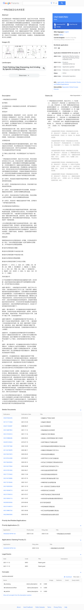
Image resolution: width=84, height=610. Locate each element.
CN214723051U (7, 434)
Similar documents (70, 82)
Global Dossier (73, 87)
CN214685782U (7, 430)
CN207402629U (7, 418)
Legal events (60, 82)
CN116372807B (7, 450)
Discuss (56, 89)
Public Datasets (40, 607)
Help (65, 607)
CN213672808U (7, 478)
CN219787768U (7, 446)
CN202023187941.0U (9, 533)
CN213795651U (7, 494)
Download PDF (60, 24)
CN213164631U (7, 506)
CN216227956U (7, 466)
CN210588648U (7, 438)
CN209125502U (7, 442)
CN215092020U (7, 486)
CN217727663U (7, 474)
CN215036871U (7, 490)
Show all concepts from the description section (17, 595)
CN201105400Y (7, 426)
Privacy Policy (58, 607)
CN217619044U (7, 482)
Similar (58, 27)
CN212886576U (7, 510)
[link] (7, 584)
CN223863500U (7, 514)
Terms (49, 607)
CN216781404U (7, 470)
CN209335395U (7, 502)
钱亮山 (61, 35)
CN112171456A (7, 422)
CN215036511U (7, 498)
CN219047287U (7, 454)
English (66, 32)
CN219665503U (7, 462)
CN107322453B (7, 458)
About (19, 607)
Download (68, 577)
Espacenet (65, 87)
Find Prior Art (73, 24)
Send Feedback (28, 607)
